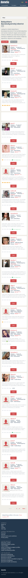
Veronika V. (14, 352)
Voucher (3, 534)
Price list (3, 533)
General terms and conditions (9, 536)
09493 (18, 197)
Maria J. (12, 145)
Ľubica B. (13, 191)
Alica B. (12, 168)
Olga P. (12, 285)
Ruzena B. (13, 308)
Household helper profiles (8, 544)
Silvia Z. (12, 485)
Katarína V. (14, 45)
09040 (18, 335)
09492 (18, 52)
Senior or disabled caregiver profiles (10, 547)
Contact (3, 527)
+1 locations (13, 49)
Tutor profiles (4, 546)
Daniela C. (13, 237)
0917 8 (18, 174)
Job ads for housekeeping (7, 556)
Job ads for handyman (7, 560)
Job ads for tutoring (6, 557)
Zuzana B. (13, 91)
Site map (3, 529)
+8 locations (15, 400)
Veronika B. (14, 213)
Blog (2, 526)
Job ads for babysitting (7, 554)
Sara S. (12, 396)
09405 (18, 75)
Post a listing (13, 41)
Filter (3, 17)
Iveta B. (12, 463)
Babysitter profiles (6, 543)
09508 (18, 313)
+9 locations (13, 444)
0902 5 (18, 97)
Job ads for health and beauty (9, 562)
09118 (18, 292)
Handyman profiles (6, 548)
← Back (10, 508)
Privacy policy (4, 537)
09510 (18, 152)
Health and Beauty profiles (8, 550)
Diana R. (13, 374)
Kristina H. (13, 330)
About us (3, 524)
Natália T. (13, 260)
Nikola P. (13, 418)
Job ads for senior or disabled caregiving (11, 559)
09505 (18, 244)
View (13, 63)
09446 (18, 266)
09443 (18, 468)
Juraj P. (12, 441)
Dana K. (12, 68)
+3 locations (15, 95)
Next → (24, 508)
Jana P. (12, 123)
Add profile (5, 42)
